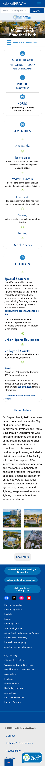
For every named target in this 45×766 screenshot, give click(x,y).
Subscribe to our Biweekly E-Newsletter (22, 571)
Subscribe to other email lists (21, 579)
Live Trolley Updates (13, 688)
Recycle (8, 618)
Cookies (11, 758)
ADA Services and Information (18, 647)
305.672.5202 (22, 88)
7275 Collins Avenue (22, 69)
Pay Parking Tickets (13, 609)
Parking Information (13, 605)
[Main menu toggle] (39, 3)
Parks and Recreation (14, 697)
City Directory (10, 655)
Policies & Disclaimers (19, 743)
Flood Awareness (12, 683)
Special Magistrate (13, 628)
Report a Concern (12, 702)
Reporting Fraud (11, 623)
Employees (9, 679)
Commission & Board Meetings (18, 664)
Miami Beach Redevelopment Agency (21, 633)
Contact (10, 735)
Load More (22, 557)
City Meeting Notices (14, 660)
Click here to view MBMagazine (22, 589)
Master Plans (10, 692)
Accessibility (13, 750)
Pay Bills (8, 614)
